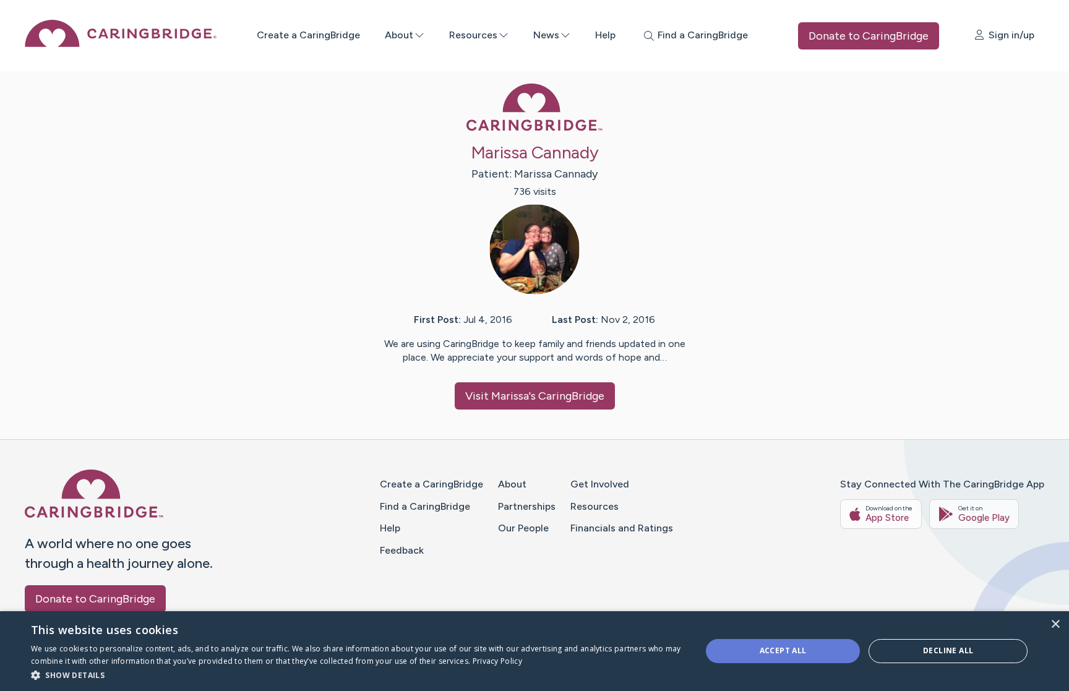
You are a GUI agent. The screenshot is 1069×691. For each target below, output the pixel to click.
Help (605, 35)
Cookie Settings (782, 672)
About (399, 35)
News (546, 35)
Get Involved (599, 484)
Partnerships (527, 506)
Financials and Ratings (621, 528)
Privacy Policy (716, 672)
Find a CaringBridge (425, 506)
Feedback (402, 550)
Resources (473, 35)
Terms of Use (656, 672)
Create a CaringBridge (308, 35)
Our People (523, 528)
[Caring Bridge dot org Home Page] (121, 43)
